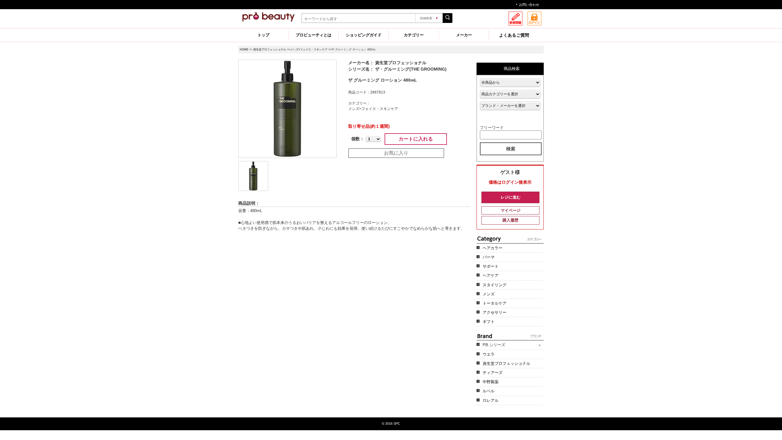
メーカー (464, 35)
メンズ (489, 294)
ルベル (489, 391)
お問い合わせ (529, 4)
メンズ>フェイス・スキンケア (308, 49)
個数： (357, 138)
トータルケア (494, 303)
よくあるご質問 (514, 35)
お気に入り (396, 153)
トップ (263, 35)
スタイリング (494, 285)
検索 (510, 148)
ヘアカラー (492, 248)
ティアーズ (492, 372)
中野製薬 (491, 382)
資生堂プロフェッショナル (269, 49)
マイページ (511, 210)
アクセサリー (494, 312)
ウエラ (489, 354)
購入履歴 (510, 220)
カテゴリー (414, 35)
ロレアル (491, 400)
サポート (491, 266)
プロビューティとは (313, 35)
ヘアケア (491, 275)
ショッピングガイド (364, 35)
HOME (244, 49)
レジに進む (511, 197)
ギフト (489, 321)
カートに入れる (416, 138)
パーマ (489, 257)
